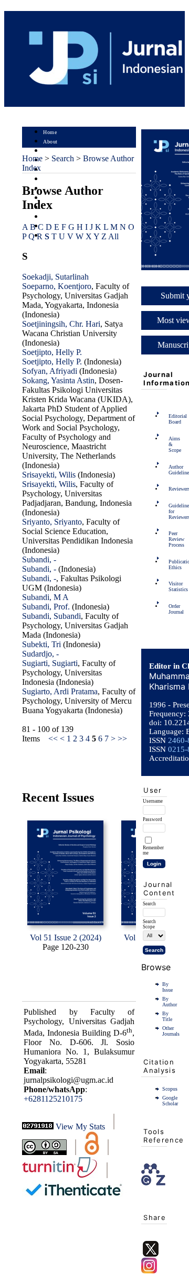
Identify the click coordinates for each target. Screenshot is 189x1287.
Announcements (61, 198)
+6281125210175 (53, 1098)
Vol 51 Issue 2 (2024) (65, 937)
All (113, 236)
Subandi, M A (45, 597)
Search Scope (149, 924)
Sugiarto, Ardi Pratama (60, 691)
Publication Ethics (172, 564)
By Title (167, 1016)
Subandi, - (39, 559)
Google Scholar (170, 1100)
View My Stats (80, 1126)
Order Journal (172, 609)
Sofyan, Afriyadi (49, 371)
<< (53, 738)
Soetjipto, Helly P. (52, 352)
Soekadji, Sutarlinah (55, 276)
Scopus (169, 1089)
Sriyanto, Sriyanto (52, 521)
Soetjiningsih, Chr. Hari (61, 323)
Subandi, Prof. (46, 606)
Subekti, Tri (41, 644)
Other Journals (171, 1031)
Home (50, 132)
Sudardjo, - (40, 653)
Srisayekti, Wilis (49, 474)
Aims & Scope (172, 444)
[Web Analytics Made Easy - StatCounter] (38, 1126)
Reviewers (172, 489)
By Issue (167, 987)
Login (50, 151)
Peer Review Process (172, 539)
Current (52, 179)
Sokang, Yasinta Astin (58, 380)
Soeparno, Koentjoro (56, 286)
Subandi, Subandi (51, 616)
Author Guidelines (172, 469)
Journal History (61, 217)
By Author (169, 1001)
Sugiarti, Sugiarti (50, 663)
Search (50, 170)
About (50, 142)
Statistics (54, 207)
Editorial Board (172, 419)
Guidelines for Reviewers (172, 511)
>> (122, 738)
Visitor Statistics (172, 586)
